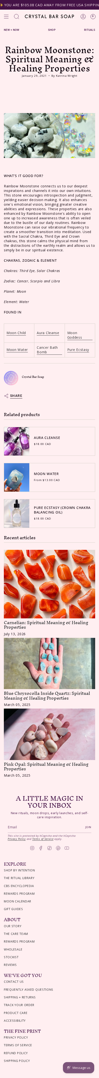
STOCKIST (11, 957)
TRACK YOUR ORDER (19, 1005)
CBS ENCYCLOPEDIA (19, 886)
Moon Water (17, 349)
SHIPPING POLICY (17, 1061)
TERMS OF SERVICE (18, 1045)
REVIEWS (10, 965)
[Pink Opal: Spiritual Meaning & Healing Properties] (49, 734)
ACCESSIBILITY (15, 1021)
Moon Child (16, 332)
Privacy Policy (17, 839)
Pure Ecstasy (78, 349)
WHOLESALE (13, 949)
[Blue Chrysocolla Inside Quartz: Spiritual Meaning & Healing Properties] (49, 663)
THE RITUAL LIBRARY (19, 878)
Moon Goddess (74, 335)
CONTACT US (14, 982)
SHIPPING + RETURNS (20, 997)
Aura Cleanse (48, 332)
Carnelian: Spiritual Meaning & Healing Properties (46, 625)
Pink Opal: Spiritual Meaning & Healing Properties (46, 766)
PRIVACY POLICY (16, 1037)
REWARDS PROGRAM (19, 894)
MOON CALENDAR (17, 901)
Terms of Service (42, 839)
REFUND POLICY (16, 1053)
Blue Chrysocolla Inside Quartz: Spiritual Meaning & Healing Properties (47, 695)
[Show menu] (6, 16)
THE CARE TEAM (16, 934)
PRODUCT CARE (15, 1013)
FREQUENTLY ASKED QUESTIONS (28, 990)
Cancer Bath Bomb (47, 349)
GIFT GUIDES (13, 909)
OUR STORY (12, 926)
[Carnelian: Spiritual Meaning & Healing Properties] (49, 584)
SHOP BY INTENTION (19, 870)
